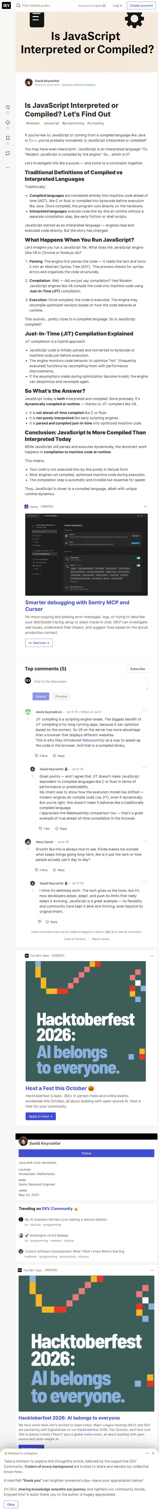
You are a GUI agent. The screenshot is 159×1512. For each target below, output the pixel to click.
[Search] (18, 5)
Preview (61, 696)
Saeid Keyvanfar (47, 81)
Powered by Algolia (91, 5)
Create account (141, 5)
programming (73, 123)
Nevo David (44, 842)
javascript (51, 123)
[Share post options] (8, 167)
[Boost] (8, 153)
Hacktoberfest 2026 (92, 1430)
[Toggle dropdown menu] (145, 506)
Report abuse (100, 939)
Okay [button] (11, 1504)
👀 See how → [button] (39, 643)
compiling (95, 123)
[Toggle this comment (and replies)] (28, 719)
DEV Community (57, 1208)
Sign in (109, 931)
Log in (117, 5)
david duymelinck (49, 712)
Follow (86, 1153)
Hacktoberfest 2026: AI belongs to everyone (69, 1418)
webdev (33, 123)
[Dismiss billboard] (153, 1453)
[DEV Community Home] (6, 5)
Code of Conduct (75, 939)
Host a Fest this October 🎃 (60, 1088)
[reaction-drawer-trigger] (8, 109)
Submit (41, 696)
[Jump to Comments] (8, 124)
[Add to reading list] (8, 140)
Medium (91, 84)
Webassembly (93, 740)
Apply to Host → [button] (41, 1116)
